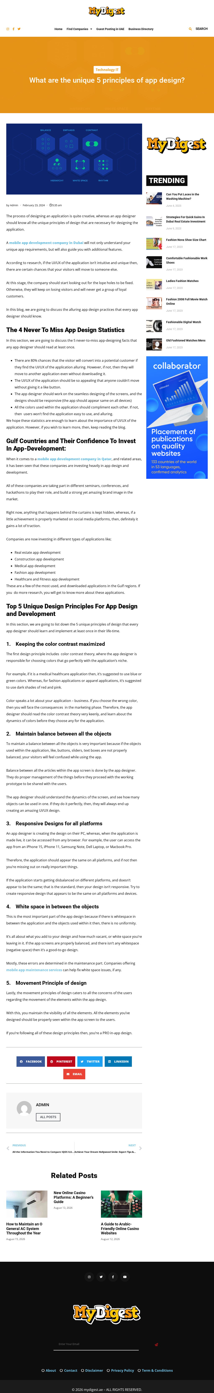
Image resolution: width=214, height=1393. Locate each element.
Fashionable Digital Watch (183, 322)
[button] (31, 1061)
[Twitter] (19, 29)
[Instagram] (7, 29)
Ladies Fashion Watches (182, 281)
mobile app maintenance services (34, 970)
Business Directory (141, 29)
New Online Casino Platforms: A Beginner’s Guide (73, 1197)
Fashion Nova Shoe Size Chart (186, 239)
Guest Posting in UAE (110, 29)
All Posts (48, 1117)
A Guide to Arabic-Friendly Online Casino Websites (120, 1228)
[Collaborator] (177, 477)
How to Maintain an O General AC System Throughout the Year (24, 1228)
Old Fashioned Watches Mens (185, 340)
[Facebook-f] (13, 29)
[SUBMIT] (156, 1344)
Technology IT (107, 69)
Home (58, 29)
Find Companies (77, 29)
